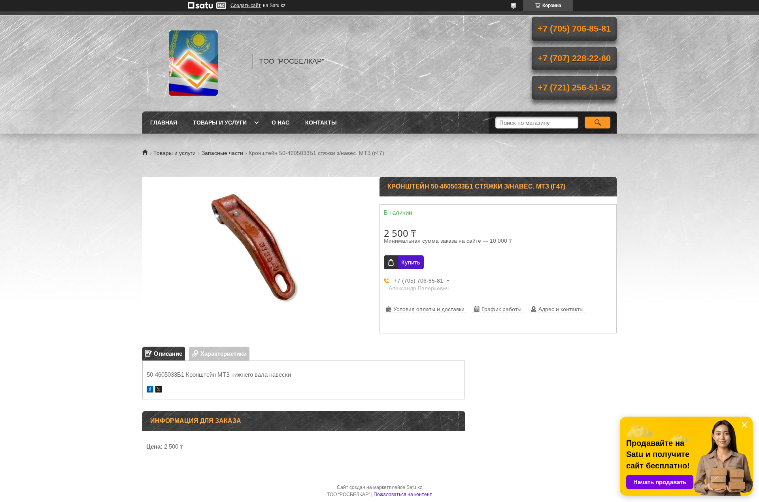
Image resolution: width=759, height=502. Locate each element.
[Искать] (597, 122)
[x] (158, 390)
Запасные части (222, 153)
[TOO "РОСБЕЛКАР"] (193, 61)
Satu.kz (414, 487)
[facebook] (150, 390)
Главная (163, 122)
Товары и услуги (220, 122)
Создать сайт (245, 5)
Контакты (321, 122)
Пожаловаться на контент (403, 494)
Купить (410, 262)
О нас (280, 122)
